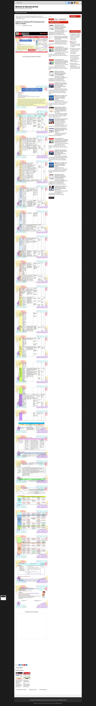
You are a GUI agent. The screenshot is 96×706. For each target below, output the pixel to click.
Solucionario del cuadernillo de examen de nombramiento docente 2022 (61, 38)
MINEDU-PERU (62, 700)
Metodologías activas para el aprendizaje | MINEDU (61, 119)
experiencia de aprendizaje (30, 16)
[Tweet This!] (21, 665)
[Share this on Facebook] (19, 665)
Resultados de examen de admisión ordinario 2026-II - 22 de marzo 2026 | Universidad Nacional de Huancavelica (61, 85)
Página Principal (32, 689)
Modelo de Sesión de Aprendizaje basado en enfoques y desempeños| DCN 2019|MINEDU (60, 26)
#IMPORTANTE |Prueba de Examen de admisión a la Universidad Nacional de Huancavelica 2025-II (75, 66)
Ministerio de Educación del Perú (26, 6)
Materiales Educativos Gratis (21, 12)
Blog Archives (62, 19)
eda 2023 (21, 16)
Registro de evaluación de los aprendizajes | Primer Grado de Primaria (26, 683)
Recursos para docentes (50, 703)
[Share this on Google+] (23, 665)
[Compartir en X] (19, 667)
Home (17, 16)
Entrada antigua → (43, 689)
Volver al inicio (19, 2)
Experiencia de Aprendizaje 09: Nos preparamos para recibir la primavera (29, 22)
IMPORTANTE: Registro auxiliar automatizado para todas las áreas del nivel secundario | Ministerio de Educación (61, 110)
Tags (56, 19)
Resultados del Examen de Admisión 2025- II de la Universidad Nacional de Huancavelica (61, 188)
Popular (51, 19)
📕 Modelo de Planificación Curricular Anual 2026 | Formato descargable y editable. (61, 97)
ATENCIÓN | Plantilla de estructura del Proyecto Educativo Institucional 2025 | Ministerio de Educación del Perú (75, 58)
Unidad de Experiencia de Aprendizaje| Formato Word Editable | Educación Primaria (61, 130)
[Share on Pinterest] (24, 665)
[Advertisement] (31, 71)
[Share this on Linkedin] (26, 665)
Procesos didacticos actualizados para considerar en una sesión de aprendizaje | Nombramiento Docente (61, 48)
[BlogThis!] (18, 667)
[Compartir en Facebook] (20, 667)
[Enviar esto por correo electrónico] (16, 667)
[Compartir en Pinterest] (22, 667)
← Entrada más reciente (20, 689)
